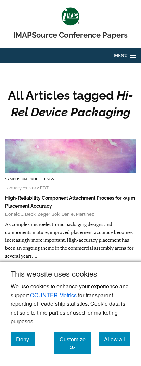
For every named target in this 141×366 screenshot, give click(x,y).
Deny (25, 339)
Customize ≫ (75, 343)
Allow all (117, 339)
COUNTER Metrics (53, 295)
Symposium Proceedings (29, 179)
